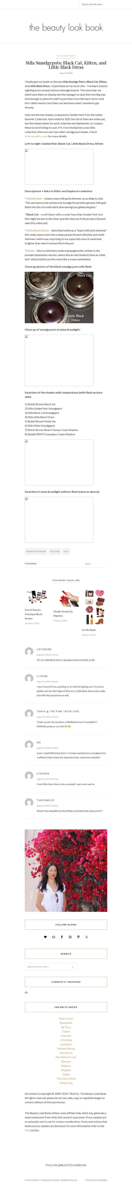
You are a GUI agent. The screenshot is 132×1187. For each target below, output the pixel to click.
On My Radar (89, 629)
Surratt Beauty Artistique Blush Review (33, 614)
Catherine (44, 649)
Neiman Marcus (66, 1048)
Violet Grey (66, 1082)
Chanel (66, 1031)
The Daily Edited (66, 1078)
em (39, 742)
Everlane (66, 1035)
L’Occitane (66, 1040)
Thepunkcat (46, 800)
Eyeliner (55, 551)
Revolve (66, 1061)
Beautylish (66, 1022)
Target (66, 1074)
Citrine (42, 676)
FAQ (27, 1130)
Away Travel (66, 1018)
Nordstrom (66, 1052)
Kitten (30, 250)
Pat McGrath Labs (66, 1057)
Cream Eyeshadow (36, 551)
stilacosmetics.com (36, 136)
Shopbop (66, 1070)
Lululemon (66, 1044)
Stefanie (43, 773)
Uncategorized (66, 56)
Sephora (66, 1065)
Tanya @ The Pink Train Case (58, 711)
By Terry (66, 1027)
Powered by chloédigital (96, 1180)
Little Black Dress (37, 230)
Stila (66, 551)
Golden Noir (34, 198)
